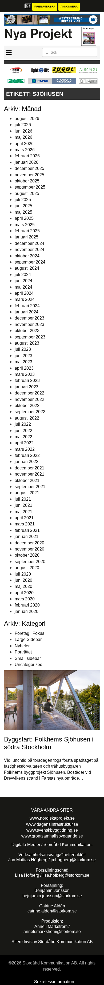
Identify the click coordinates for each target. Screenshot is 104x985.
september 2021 (30, 486)
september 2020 (30, 561)
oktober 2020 (27, 555)
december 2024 (29, 243)
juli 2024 (23, 274)
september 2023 (30, 337)
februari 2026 (27, 156)
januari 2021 (26, 536)
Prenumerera (44, 6)
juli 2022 (23, 424)
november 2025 (29, 175)
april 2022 (24, 443)
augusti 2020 (27, 567)
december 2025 (29, 168)
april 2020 (24, 593)
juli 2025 (23, 199)
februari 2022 (27, 455)
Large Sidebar (28, 639)
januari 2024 (26, 312)
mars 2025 (25, 224)
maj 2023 (23, 362)
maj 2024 (23, 287)
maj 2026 (23, 137)
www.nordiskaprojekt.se (52, 818)
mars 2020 (25, 599)
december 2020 (29, 543)
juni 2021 (23, 505)
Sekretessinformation (54, 981)
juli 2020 (23, 574)
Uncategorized (28, 664)
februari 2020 (27, 605)
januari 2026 (26, 162)
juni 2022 (23, 430)
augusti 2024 (27, 268)
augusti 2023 (27, 343)
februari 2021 (27, 530)
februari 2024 (27, 306)
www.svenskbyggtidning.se (52, 830)
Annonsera (69, 6)
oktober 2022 (27, 405)
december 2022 (29, 393)
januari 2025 (26, 237)
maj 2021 (23, 511)
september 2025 (30, 187)
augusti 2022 (27, 418)
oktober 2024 (27, 256)
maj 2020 (23, 586)
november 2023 (29, 324)
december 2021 (29, 468)
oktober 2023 (27, 330)
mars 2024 (25, 299)
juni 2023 (23, 355)
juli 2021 (23, 499)
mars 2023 (25, 374)
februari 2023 (27, 380)
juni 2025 (23, 206)
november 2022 (29, 399)
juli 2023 (23, 349)
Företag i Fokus (29, 633)
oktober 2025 (27, 181)
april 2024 (24, 293)
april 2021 (24, 518)
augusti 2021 (27, 492)
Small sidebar (28, 658)
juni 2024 (23, 280)
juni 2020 (23, 580)
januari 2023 (26, 387)
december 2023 (29, 318)
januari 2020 (26, 611)
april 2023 (24, 368)
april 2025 (24, 218)
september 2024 (30, 262)
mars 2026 (25, 149)
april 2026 (24, 143)
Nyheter (22, 646)
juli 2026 (23, 124)
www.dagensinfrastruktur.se (52, 824)
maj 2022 (23, 436)
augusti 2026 (27, 118)
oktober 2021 (27, 480)
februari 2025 (27, 231)
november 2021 (29, 474)
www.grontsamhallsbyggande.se (52, 836)
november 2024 (29, 249)
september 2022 (30, 411)
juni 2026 (23, 131)
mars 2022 (25, 449)
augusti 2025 (27, 193)
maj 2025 (23, 212)
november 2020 (29, 549)
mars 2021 (25, 524)
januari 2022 (26, 461)
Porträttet (23, 652)
